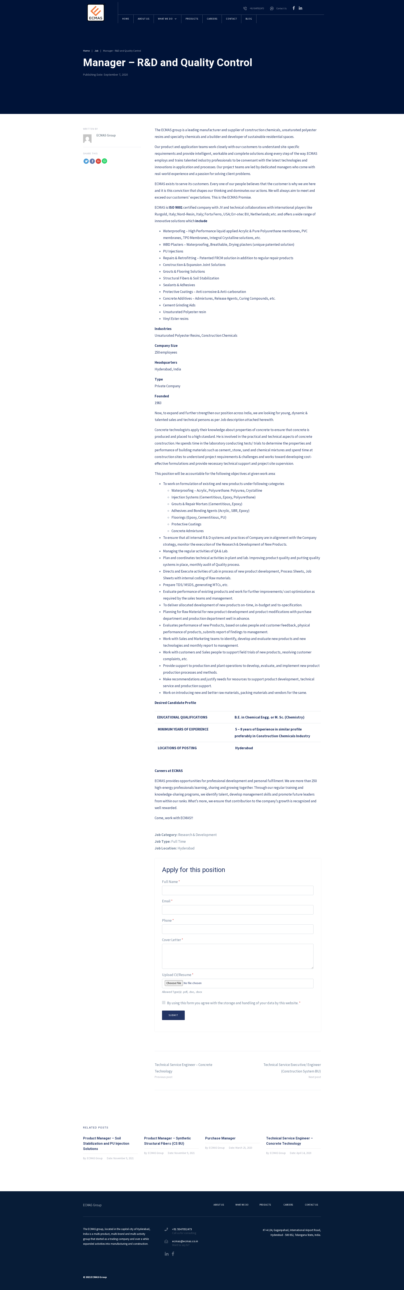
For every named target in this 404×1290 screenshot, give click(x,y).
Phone (168, 920)
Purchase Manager (220, 1138)
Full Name (171, 882)
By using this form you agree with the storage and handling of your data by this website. (233, 1003)
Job (96, 50)
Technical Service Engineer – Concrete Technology (289, 1141)
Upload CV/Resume (177, 975)
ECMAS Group (106, 135)
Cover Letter (172, 940)
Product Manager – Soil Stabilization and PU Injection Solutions (106, 1143)
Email (167, 901)
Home (86, 50)
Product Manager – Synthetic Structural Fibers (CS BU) (167, 1141)
